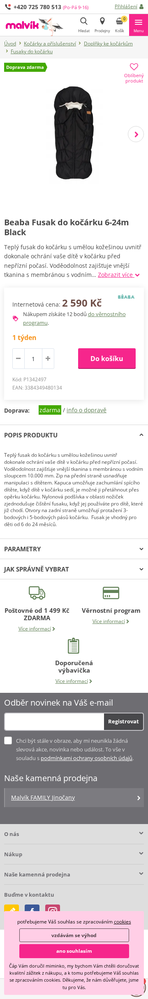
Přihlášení (126, 6)
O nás (11, 834)
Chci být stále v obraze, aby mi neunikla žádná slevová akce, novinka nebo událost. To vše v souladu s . (75, 749)
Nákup (13, 854)
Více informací (34, 629)
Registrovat (123, 721)
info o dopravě (86, 410)
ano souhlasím (74, 950)
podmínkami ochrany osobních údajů (86, 758)
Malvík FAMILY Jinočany (43, 797)
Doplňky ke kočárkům (108, 43)
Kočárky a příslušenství (50, 43)
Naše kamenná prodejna (37, 874)
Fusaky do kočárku (32, 51)
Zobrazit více (116, 275)
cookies (122, 921)
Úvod (10, 43)
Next (136, 134)
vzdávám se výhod (74, 935)
